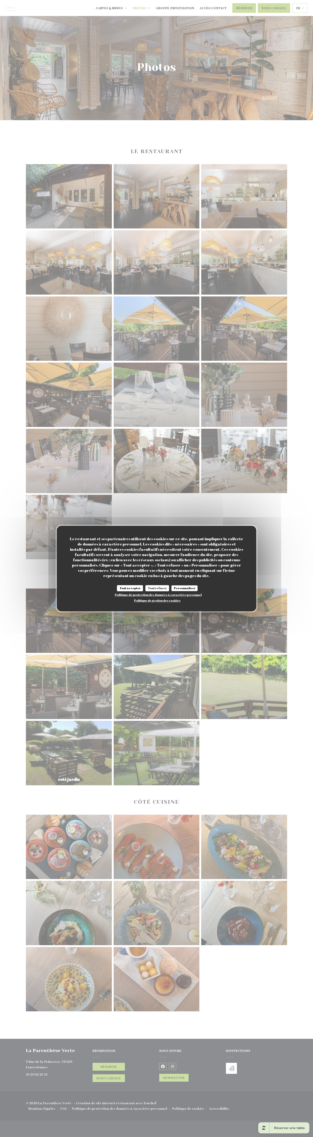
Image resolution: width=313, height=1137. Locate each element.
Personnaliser (184, 588)
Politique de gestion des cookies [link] (157, 600)
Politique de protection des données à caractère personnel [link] (158, 595)
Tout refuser (157, 588)
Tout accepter (130, 588)
